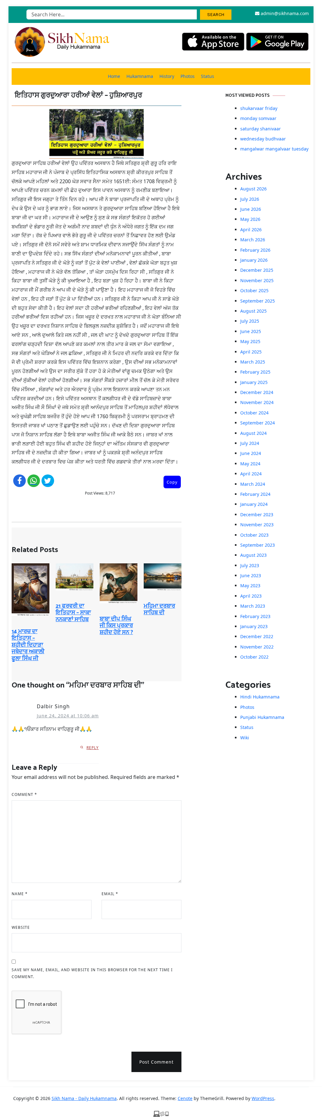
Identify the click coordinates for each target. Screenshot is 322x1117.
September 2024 (257, 423)
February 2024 (255, 494)
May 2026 (250, 219)
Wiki (244, 738)
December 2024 (256, 392)
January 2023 (254, 626)
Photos (187, 76)
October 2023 (254, 535)
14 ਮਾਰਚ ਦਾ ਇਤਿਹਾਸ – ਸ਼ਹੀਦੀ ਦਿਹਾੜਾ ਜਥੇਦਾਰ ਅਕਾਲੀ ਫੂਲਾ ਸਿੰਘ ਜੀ (28, 645)
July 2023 (249, 565)
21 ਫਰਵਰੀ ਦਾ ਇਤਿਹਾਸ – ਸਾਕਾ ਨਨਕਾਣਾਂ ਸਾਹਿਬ (73, 612)
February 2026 (255, 250)
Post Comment (156, 1062)
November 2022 (257, 647)
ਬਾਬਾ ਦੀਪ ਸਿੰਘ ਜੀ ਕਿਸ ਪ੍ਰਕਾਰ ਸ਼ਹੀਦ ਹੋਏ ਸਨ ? (116, 625)
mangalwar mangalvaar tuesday (274, 149)
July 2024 (249, 443)
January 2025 (254, 382)
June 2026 (250, 209)
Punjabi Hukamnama (262, 717)
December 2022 (256, 636)
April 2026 (251, 230)
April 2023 (251, 596)
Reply (92, 747)
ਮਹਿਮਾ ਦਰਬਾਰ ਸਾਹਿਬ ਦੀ (159, 609)
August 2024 (253, 433)
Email (110, 893)
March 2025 (252, 362)
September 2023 (257, 545)
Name (20, 893)
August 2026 (253, 189)
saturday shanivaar (260, 129)
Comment (24, 794)
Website (21, 927)
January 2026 (254, 260)
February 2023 (255, 616)
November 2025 (257, 280)
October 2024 (254, 413)
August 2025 (253, 311)
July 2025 (249, 321)
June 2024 (250, 453)
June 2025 (250, 331)
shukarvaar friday (258, 108)
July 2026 (249, 199)
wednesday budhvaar (263, 139)
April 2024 (251, 474)
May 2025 (250, 341)
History (166, 76)
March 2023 (252, 606)
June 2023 (250, 575)
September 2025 (257, 301)
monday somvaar (258, 118)
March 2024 (252, 484)
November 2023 (257, 525)
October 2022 (254, 657)
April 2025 (251, 352)
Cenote (185, 1098)
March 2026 (252, 240)
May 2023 (250, 586)
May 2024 (250, 464)
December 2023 (256, 514)
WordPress (263, 1098)
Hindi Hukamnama (260, 697)
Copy (172, 482)
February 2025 (255, 372)
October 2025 (254, 290)
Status (207, 76)
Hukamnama (139, 76)
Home (114, 76)
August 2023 (253, 555)
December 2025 (256, 270)
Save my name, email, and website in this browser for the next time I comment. (92, 973)
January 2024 (254, 504)
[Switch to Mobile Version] (161, 1113)
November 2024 (257, 402)
